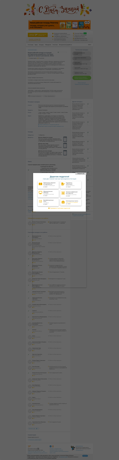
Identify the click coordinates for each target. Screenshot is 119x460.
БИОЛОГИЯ (41, 192)
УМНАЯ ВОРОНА (79, 446)
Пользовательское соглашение (56, 450)
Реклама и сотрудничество (55, 448)
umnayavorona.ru (79, 450)
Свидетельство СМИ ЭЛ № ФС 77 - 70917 (36, 451)
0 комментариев (33, 58)
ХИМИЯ (48, 192)
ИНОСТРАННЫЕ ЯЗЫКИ (51, 197)
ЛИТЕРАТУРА (41, 197)
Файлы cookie (52, 452)
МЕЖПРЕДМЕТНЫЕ (50, 194)
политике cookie (64, 457)
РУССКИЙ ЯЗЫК (42, 196)
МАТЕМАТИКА (31, 192)
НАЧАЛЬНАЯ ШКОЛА (32, 194)
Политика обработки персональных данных (59, 451)
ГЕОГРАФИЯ (30, 199)
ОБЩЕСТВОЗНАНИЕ (32, 196)
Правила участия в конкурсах (82, 84)
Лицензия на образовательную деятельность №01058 (37, 453)
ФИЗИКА (40, 194)
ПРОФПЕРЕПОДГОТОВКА (52, 199)
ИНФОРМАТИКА (31, 197)
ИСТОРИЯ (41, 199)
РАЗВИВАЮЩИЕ (50, 196)
